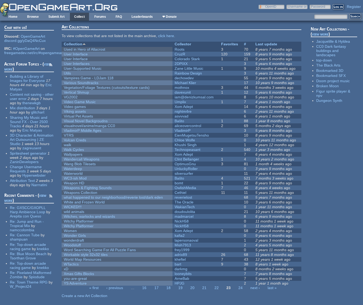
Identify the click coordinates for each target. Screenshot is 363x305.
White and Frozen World (84, 202)
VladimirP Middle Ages (82, 130)
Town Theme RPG (32, 282)
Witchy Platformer (79, 221)
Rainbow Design (188, 73)
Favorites (229, 44)
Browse (33, 17)
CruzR (180, 54)
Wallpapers (73, 154)
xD (66, 269)
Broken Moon (327, 86)
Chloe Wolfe (185, 140)
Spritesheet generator (28, 153)
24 (240, 288)
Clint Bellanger (187, 159)
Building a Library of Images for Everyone (27, 78)
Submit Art (56, 17)
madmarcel (184, 216)
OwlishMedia (185, 188)
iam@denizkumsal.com (194, 97)
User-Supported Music (83, 68)
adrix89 (181, 254)
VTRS (69, 135)
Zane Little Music (189, 68)
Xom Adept (184, 106)
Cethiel (180, 192)
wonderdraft (74, 240)
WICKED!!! (73, 207)
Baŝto (179, 121)
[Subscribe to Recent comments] (51, 197)
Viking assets (75, 111)
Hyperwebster (34, 175)
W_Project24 (20, 286)
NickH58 (182, 221)
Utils (67, 73)
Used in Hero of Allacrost (84, 49)
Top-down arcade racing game (28, 246)
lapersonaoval (186, 240)
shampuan (19, 239)
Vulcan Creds (75, 140)
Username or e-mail (297, 6)
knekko (43, 249)
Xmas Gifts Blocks (79, 274)
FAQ (119, 17)
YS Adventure (75, 283)
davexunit (183, 92)
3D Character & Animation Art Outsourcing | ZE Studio (31, 139)
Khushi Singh (186, 145)
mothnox (182, 87)
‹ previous (114, 288)
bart (178, 264)
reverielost (183, 197)
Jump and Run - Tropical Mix (27, 223)
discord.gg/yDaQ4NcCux (25, 40)
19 (180, 288)
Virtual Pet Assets (78, 116)
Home (13, 17)
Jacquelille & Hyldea (333, 41)
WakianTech (185, 207)
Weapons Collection (80, 192)
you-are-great (75, 278)
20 (192, 288)
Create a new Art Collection (84, 296)
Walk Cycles (74, 149)
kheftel (180, 259)
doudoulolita (185, 212)
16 (144, 288)
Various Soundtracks (81, 83)
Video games (75, 106)
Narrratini (39, 185)
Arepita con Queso (25, 216)
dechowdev (184, 78)
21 (204, 288)
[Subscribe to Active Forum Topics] (51, 65)
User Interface (76, 54)
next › (255, 288)
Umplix (180, 102)
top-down (324, 60)
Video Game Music (80, 102)
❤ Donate (169, 17)
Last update (266, 44)
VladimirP (183, 130)
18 (168, 288)
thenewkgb (31, 103)
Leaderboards (142, 17)
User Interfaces (77, 64)
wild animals (74, 212)
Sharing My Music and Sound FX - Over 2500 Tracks (29, 121)
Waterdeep (73, 169)
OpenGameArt (33, 36)
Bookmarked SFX (331, 75)
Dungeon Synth (329, 100)
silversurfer (184, 173)
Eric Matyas (32, 130)
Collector (183, 44)
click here (166, 36)
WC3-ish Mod (75, 178)
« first (94, 288)
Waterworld (73, 173)
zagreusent (31, 148)
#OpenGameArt (26, 48)
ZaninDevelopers (24, 162)
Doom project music (333, 81)
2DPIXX (181, 64)
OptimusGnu (185, 164)
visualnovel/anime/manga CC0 (89, 126)
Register (354, 7)
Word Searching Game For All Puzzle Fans (100, 250)
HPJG (179, 283)
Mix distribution (22, 108)
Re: (13, 208)
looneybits (183, 274)
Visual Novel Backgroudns (86, 121)
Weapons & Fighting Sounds (88, 188)
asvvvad (181, 116)
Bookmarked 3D (329, 70)
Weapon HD (74, 183)
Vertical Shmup (76, 92)
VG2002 (71, 97)
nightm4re (183, 111)
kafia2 (180, 235)
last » (272, 288)
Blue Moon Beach (32, 254)
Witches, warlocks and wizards (89, 216)
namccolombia (22, 230)
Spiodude (37, 277)
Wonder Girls (75, 235)
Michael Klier (185, 83)
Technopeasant (187, 149)
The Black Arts (328, 65)
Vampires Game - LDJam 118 (88, 78)
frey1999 (182, 250)
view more (320, 34)
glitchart (37, 112)
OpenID (270, 6)
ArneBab (182, 278)
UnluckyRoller (186, 169)
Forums (100, 17)
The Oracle (184, 202)
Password (318, 6)
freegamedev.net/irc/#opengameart (34, 53)
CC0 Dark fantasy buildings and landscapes (331, 50)
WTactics (71, 264)
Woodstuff (72, 245)
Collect (79, 17)
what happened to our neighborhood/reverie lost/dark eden (113, 197)
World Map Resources (82, 259)
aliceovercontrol (188, 126)
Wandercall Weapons (81, 159)
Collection (73, 44)
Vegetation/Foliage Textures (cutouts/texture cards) (107, 87)
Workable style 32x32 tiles (86, 254)
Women (70, 231)
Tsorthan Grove (23, 258)
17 (156, 288)
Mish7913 (183, 245)
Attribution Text (22, 180)
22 (216, 288)
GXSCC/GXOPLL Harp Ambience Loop (27, 210)
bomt (179, 183)
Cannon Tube (28, 235)
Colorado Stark (187, 59)
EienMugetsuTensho (192, 135)
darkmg (181, 269)
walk (67, 145)
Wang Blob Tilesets (80, 164)
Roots (179, 49)
